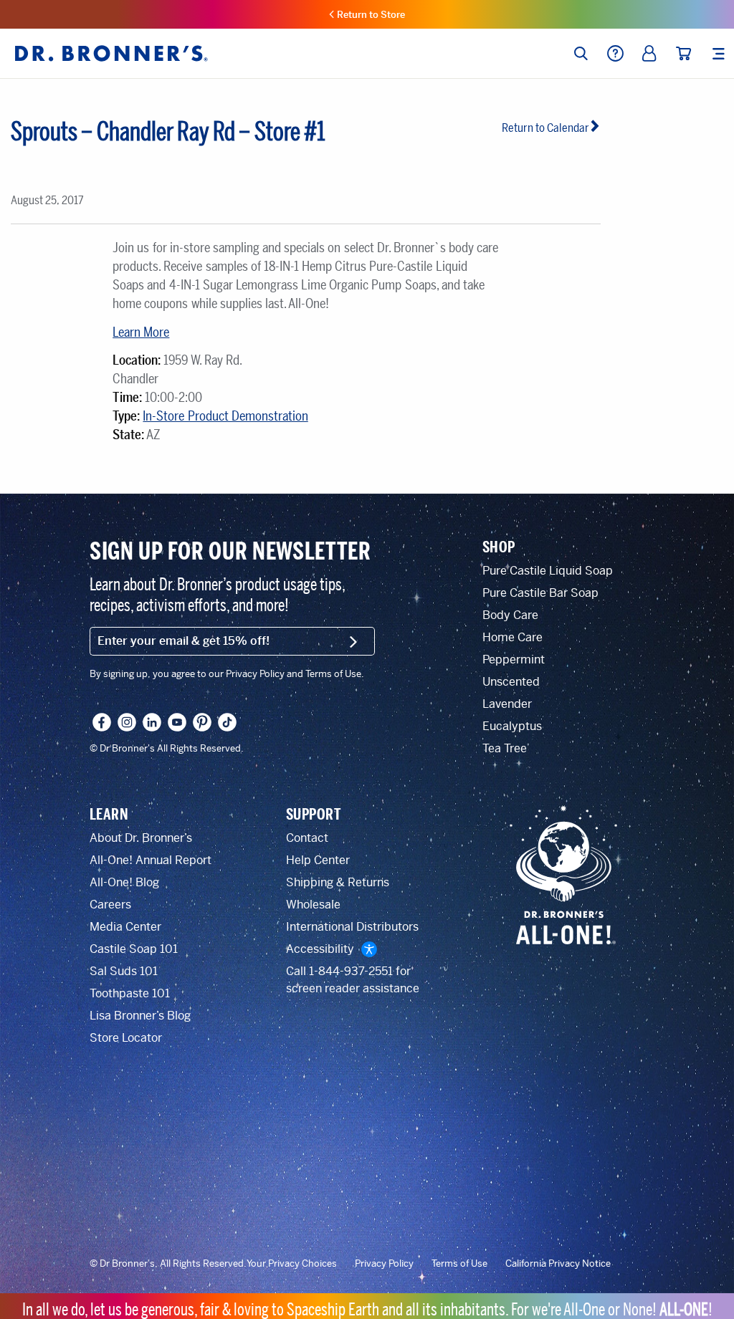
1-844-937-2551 (351, 971)
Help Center (318, 860)
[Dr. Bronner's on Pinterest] (202, 722)
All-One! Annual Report (150, 860)
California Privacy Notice (558, 1264)
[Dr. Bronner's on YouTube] (177, 722)
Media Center (125, 926)
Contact (307, 837)
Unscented (511, 681)
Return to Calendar (545, 128)
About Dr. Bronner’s (141, 837)
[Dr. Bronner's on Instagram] (127, 722)
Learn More (141, 332)
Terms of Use (459, 1264)
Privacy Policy (384, 1264)
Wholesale (313, 904)
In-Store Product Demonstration (225, 416)
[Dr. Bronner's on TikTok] (227, 722)
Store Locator (126, 1037)
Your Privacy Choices (292, 1264)
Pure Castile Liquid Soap (547, 570)
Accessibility (320, 948)
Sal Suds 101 (124, 971)
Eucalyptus (512, 726)
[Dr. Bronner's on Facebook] (102, 722)
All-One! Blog (124, 882)
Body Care (510, 615)
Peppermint (513, 659)
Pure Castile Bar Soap (540, 592)
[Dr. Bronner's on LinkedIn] (152, 722)
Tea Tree (504, 748)
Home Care (512, 637)
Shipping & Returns (337, 882)
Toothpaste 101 (130, 993)
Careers (110, 904)
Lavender (507, 703)
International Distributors (352, 926)
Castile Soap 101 (134, 948)
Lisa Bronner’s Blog (140, 1015)
